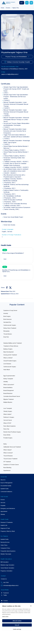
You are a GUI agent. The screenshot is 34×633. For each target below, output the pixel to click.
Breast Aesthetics (7, 387)
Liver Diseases (7, 363)
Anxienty (5, 313)
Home (2, 7)
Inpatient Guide (4, 488)
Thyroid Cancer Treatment (10, 458)
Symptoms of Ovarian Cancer (11, 464)
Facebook (6, 593)
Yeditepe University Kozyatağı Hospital (18, 62)
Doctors (8, 7)
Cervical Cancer (7, 420)
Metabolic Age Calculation (7, 565)
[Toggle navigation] (31, 2)
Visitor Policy (4, 545)
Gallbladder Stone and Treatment (12, 447)
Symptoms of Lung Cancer (10, 310)
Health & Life (4, 525)
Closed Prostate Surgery (9, 360)
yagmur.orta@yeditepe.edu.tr (10, 74)
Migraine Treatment (8, 399)
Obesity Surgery (7, 411)
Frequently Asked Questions (8, 551)
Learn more (5, 616)
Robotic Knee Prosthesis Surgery (12, 432)
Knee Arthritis (6, 435)
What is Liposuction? (8, 384)
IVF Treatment (7, 461)
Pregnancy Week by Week (8, 531)
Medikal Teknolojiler (6, 554)
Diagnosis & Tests (5, 528)
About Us (3, 479)
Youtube (5, 600)
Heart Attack (6, 369)
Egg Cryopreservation (9, 375)
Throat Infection (7, 334)
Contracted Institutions (6, 491)
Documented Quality (6, 485)
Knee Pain (6, 337)
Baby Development (8, 352)
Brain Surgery (7, 316)
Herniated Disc (7, 322)
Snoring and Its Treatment (10, 355)
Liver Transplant (7, 408)
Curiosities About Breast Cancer (11, 396)
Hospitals (3, 505)
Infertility (5, 381)
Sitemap (3, 514)
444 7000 (6, 582)
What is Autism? (7, 414)
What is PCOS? (7, 423)
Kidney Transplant (8, 378)
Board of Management (6, 482)
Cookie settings (17, 629)
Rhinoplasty (6, 331)
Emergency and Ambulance (8, 508)
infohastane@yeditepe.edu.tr (11, 585)
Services (3, 502)
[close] (31, 606)
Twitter (5, 595)
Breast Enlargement (8, 390)
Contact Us (4, 579)
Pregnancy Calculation (6, 571)
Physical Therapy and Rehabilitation (16, 56)
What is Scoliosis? (8, 452)
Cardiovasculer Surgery (9, 325)
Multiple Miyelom (7, 402)
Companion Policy (5, 548)
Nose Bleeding (7, 467)
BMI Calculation (5, 562)
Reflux (5, 444)
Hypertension (7, 470)
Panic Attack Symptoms (9, 426)
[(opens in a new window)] (6, 287)
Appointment (4, 511)
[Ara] (27, 2)
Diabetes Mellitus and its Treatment (12, 343)
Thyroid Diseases (8, 455)
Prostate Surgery (7, 437)
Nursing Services (5, 542)
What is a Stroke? (8, 357)
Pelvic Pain (6, 429)
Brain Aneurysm (7, 319)
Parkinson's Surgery (8, 417)
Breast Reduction (7, 393)
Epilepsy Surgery (7, 349)
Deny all (17, 625)
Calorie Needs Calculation (7, 568)
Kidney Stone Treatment (9, 328)
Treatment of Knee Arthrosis (10, 346)
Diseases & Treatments (7, 522)
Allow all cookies (17, 621)
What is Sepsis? (7, 450)
